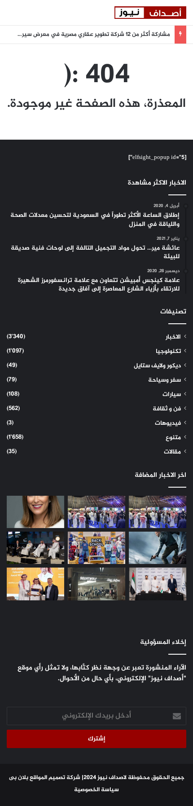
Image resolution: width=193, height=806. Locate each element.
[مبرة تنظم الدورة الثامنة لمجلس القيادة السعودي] (35, 584)
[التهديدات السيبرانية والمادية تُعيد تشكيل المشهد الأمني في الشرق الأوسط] (35, 548)
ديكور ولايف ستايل (157, 366)
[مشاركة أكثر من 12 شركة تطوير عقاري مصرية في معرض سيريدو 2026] (96, 512)
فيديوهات (168, 423)
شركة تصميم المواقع (55, 778)
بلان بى (18, 778)
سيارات (171, 395)
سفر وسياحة (164, 380)
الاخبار (173, 337)
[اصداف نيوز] (150, 12)
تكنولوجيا (168, 352)
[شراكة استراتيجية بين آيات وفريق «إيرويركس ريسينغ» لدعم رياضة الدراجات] (157, 584)
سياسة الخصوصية (96, 790)
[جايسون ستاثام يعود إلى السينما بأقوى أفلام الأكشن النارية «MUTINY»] (157, 548)
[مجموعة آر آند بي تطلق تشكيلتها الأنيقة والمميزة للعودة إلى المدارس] (96, 548)
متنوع (173, 438)
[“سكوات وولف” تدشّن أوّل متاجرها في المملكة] (96, 584)
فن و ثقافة (167, 409)
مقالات (172, 452)
